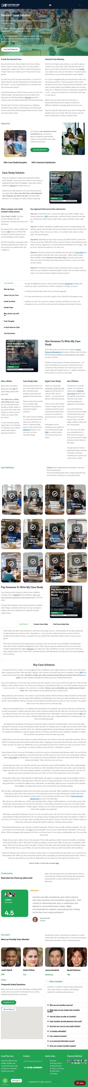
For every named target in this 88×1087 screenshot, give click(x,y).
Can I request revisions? (58, 1036)
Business (28, 97)
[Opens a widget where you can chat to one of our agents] (80, 1083)
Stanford (16, 595)
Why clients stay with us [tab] (11, 314)
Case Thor (55, 1082)
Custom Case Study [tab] (41, 624)
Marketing (68, 284)
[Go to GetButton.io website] (5, 1084)
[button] (50, 5)
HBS (46, 216)
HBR (8, 232)
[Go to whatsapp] (5, 1080)
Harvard (12, 186)
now (57, 863)
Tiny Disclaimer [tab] (9, 333)
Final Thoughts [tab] (9, 321)
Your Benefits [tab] (9, 283)
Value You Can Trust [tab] (11, 295)
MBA (47, 432)
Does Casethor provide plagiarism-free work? (66, 1021)
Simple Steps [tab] (8, 307)
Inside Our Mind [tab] (9, 301)
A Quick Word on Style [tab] (12, 327)
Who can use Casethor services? (61, 1005)
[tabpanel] (55, 295)
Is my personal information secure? (62, 1041)
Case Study (79, 252)
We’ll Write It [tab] (23, 624)
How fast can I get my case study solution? (65, 1026)
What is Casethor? (56, 981)
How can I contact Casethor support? (63, 1046)
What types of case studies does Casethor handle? (63, 1011)
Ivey (13, 389)
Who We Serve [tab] (9, 289)
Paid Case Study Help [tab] (61, 624)
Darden (81, 69)
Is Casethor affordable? (58, 1031)
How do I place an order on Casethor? (63, 1016)
